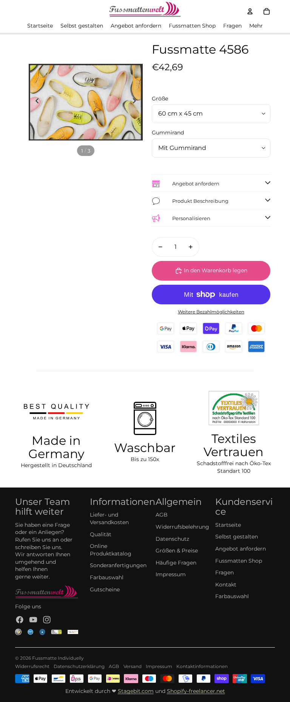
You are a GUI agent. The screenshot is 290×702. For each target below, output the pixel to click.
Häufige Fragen (176, 562)
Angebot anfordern (240, 548)
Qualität (100, 534)
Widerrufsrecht (32, 666)
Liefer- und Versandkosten (109, 518)
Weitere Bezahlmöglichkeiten (211, 312)
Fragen (224, 572)
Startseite (228, 524)
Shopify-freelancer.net (196, 691)
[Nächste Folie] (136, 102)
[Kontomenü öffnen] (250, 11)
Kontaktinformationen (202, 666)
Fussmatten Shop (238, 560)
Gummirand (168, 132)
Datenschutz (172, 538)
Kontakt (225, 584)
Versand (132, 666)
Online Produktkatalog (110, 550)
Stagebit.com (136, 691)
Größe (160, 98)
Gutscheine (105, 589)
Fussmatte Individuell (56, 658)
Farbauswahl (106, 577)
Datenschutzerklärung (79, 666)
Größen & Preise (177, 550)
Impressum (171, 574)
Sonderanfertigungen (118, 565)
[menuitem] (256, 26)
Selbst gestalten (236, 536)
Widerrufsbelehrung (182, 526)
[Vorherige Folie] (35, 102)
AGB (162, 514)
